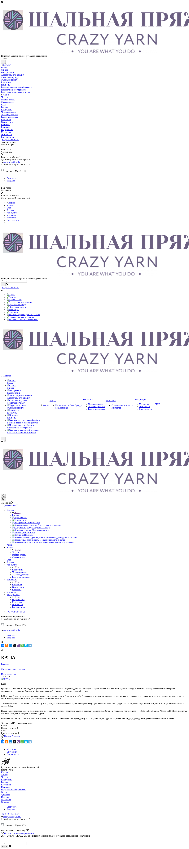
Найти (4, 846)
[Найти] (3, 62)
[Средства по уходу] (16, 304)
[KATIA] (5, 679)
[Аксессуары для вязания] (19, 302)
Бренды (4, 782)
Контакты (5, 787)
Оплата (4, 792)
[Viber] (18, 645)
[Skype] (26, 645)
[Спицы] (11, 297)
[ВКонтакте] (2, 645)
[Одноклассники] (6, 645)
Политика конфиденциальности (19, 833)
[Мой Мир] (10, 645)
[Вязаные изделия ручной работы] (23, 314)
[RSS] (2, 650)
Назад (17, 512)
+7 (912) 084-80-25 (10, 139)
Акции (4, 775)
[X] (14, 645)
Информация (18, 599)
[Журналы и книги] (16, 307)
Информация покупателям (13, 789)
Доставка (5, 794)
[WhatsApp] (22, 645)
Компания (17, 584)
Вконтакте (11, 178)
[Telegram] (30, 645)
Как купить (17, 570)
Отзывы (5, 802)
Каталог (16, 515)
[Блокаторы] (13, 309)
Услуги (15, 552)
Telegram (11, 180)
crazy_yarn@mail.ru (12, 162)
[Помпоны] (12, 312)
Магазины (6, 799)
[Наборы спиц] (14, 299)
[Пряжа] (11, 294)
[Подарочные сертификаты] (20, 317)
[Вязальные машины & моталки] (22, 319)
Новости (5, 797)
